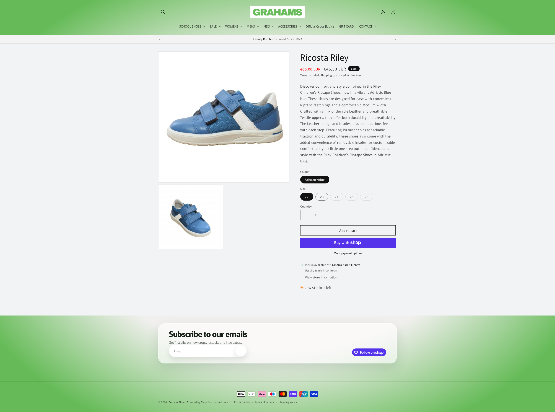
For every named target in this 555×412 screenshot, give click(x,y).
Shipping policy (288, 402)
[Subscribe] (240, 351)
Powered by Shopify (198, 402)
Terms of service (264, 402)
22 (307, 197)
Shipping (326, 75)
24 (339, 197)
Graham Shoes (177, 402)
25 (354, 197)
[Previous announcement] (160, 39)
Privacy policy (242, 402)
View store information (321, 277)
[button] (163, 12)
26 (369, 197)
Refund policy (222, 402)
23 (322, 197)
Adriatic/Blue (315, 179)
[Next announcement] (395, 39)
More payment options (348, 253)
